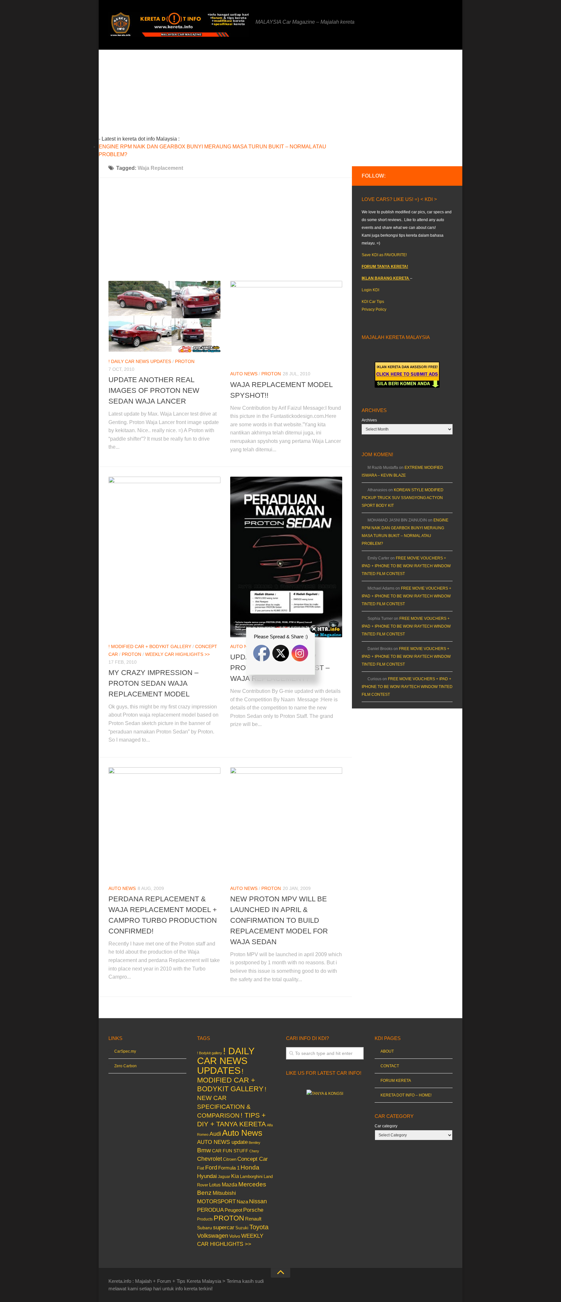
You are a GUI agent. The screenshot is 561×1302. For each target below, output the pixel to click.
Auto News (243, 373)
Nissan (258, 1201)
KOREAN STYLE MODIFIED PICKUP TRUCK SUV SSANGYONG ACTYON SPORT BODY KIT (402, 498)
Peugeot (233, 1210)
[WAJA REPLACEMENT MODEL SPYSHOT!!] (286, 323)
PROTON (184, 361)
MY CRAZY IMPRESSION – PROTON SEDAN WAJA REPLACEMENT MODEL (153, 683)
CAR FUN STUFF (230, 1150)
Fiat (200, 1168)
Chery (254, 1151)
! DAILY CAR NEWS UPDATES (139, 361)
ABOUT (387, 1051)
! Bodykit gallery (209, 1053)
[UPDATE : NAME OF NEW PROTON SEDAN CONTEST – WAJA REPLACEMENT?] (286, 557)
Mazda (229, 1184)
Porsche (253, 1210)
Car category (386, 1126)
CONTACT (389, 1066)
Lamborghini (251, 1176)
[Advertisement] (235, 95)
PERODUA (210, 1210)
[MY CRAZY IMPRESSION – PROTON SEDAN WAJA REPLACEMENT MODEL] (164, 557)
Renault (253, 1218)
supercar (223, 1227)
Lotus (215, 1184)
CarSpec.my (125, 1051)
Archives (369, 420)
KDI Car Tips (373, 301)
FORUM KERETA (395, 1080)
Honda (250, 1167)
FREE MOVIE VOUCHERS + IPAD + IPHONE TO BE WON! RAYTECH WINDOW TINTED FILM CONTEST (406, 566)
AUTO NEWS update (222, 1142)
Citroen (229, 1159)
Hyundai (207, 1176)
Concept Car (252, 1159)
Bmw (204, 1150)
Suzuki (241, 1227)
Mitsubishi (224, 1193)
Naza (242, 1201)
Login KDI (370, 290)
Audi (215, 1134)
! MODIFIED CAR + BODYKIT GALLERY (230, 1080)
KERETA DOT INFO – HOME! (405, 1095)
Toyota (258, 1227)
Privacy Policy (374, 309)
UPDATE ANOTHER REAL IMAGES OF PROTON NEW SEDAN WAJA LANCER (153, 390)
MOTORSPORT (216, 1201)
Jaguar (224, 1176)
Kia (235, 1176)
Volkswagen (212, 1236)
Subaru (204, 1227)
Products (205, 1219)
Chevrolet (209, 1159)
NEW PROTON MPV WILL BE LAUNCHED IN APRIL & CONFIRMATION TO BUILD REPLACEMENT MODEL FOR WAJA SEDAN (279, 920)
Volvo (234, 1236)
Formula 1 (229, 1168)
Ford (211, 1167)
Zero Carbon (125, 1066)
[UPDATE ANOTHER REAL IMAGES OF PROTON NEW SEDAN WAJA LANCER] (164, 316)
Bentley (254, 1143)
